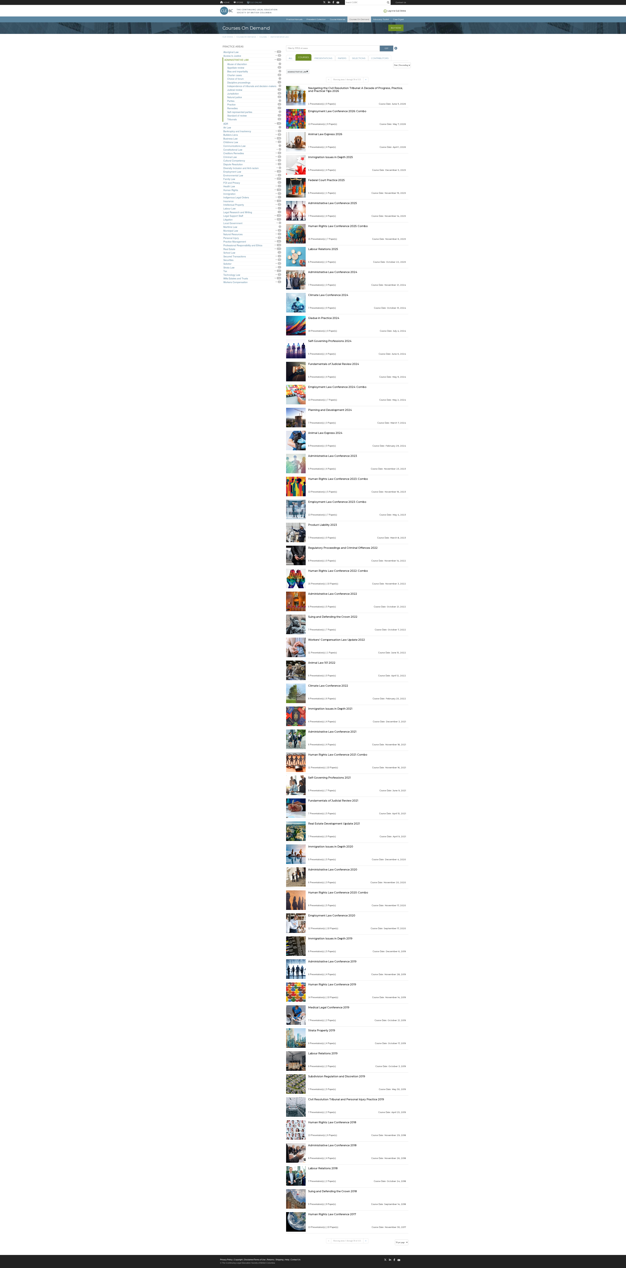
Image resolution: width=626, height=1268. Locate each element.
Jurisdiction (233, 93)
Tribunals (232, 119)
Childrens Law (230, 142)
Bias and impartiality (237, 71)
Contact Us (400, 2)
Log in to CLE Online (397, 10)
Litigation (228, 219)
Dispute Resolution (233, 164)
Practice (231, 104)
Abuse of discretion (237, 64)
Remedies (232, 108)
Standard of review (237, 115)
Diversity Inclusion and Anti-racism (241, 168)
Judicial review (234, 89)
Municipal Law (230, 230)
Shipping (279, 1260)
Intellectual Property (233, 204)
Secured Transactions (234, 256)
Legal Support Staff (233, 215)
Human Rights (230, 190)
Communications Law (234, 145)
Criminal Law (230, 157)
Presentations (323, 58)
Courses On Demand (359, 19)
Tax (225, 271)
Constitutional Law (232, 149)
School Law (229, 252)
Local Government (232, 223)
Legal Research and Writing (237, 212)
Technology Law (231, 274)
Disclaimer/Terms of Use (255, 1260)
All (290, 58)
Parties (230, 101)
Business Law (230, 138)
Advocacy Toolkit (381, 19)
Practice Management (234, 241)
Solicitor (227, 263)
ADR (225, 123)
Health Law (229, 186)
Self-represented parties (239, 112)
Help (287, 1260)
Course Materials (337, 19)
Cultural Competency (234, 160)
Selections (358, 58)
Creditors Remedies (233, 153)
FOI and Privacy (231, 182)
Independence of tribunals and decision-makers (251, 86)
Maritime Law (230, 227)
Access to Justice (232, 55)
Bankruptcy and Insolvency (237, 131)
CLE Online (228, 37)
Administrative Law (279, 37)
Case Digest (398, 19)
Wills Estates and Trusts (235, 278)
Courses (263, 37)
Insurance (228, 201)
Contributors (380, 58)
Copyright (238, 1260)
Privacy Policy (226, 1260)
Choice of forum (235, 78)
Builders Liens (230, 134)
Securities (228, 260)
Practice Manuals (294, 19)
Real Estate (229, 249)
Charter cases (234, 75)
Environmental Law (233, 175)
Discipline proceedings (238, 82)
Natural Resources (233, 234)
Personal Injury (231, 238)
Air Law (227, 127)
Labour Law (229, 208)
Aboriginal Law (230, 52)
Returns (270, 1260)
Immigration (229, 193)
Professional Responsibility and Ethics (242, 245)
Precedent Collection (316, 19)
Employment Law (232, 171)
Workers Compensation (235, 282)
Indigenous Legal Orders (236, 197)
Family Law (229, 179)
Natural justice (234, 97)
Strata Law (228, 267)
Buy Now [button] (396, 28)
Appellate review (235, 67)
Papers (342, 58)
